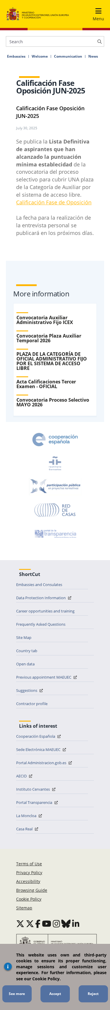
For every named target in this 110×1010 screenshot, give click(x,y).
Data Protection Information (41, 597)
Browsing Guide (31, 890)
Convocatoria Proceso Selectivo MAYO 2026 (52, 402)
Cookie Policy (28, 899)
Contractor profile (32, 703)
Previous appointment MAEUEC (44, 677)
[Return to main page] (38, 13)
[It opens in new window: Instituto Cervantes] (55, 463)
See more (17, 993)
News (93, 56)
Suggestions (27, 690)
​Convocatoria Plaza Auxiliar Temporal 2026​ (48, 338)
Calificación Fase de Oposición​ (54, 202)
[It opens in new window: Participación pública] (55, 486)
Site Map (23, 637)
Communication (68, 56)
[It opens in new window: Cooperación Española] (55, 439)
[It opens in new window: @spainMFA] (30, 923)
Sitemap (24, 908)
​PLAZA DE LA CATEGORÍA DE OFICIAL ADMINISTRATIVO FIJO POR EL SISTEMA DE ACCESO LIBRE (51, 361)
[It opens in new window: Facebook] (37, 923)
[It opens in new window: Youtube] (46, 923)
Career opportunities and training (45, 611)
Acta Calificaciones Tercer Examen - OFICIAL (46, 384)
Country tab (26, 650)
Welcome (40, 56)
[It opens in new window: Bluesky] (66, 923)
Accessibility (28, 881)
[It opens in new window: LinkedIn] (75, 923)
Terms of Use (29, 864)
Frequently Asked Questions (40, 624)
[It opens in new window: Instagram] (56, 923)
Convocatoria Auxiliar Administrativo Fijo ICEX (44, 319)
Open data (25, 664)
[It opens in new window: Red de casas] (55, 510)
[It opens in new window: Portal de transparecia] (55, 533)
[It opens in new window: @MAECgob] (20, 923)
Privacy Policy (29, 872)
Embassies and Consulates (39, 584)
